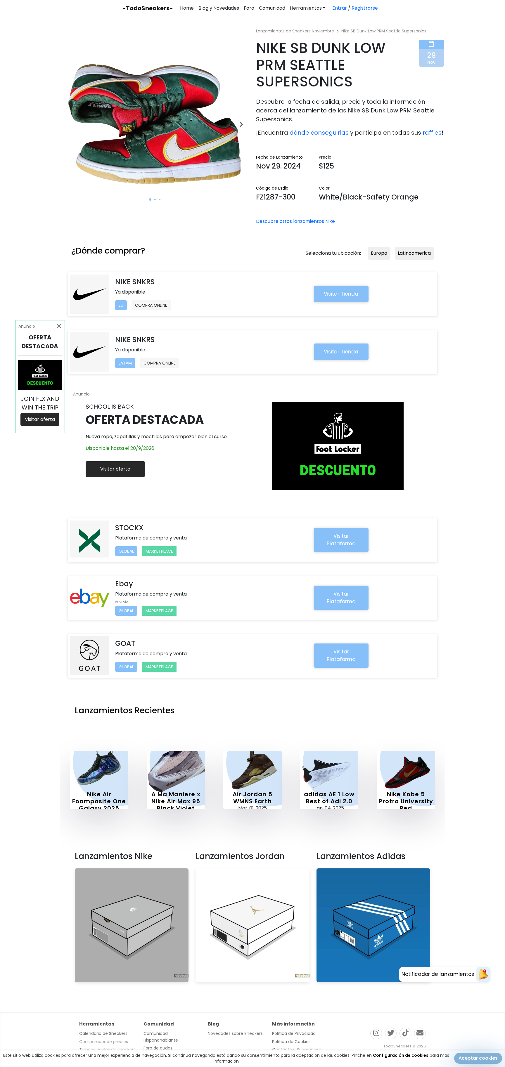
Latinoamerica (414, 253)
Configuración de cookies (400, 1055)
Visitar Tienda (341, 293)
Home (187, 8)
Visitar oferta (115, 469)
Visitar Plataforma (341, 539)
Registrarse (365, 8)
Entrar (339, 8)
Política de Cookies (291, 1042)
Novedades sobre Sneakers (235, 1033)
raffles (432, 133)
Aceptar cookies (478, 1058)
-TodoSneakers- (147, 8)
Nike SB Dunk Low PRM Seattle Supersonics (383, 31)
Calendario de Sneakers (103, 1033)
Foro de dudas (157, 1048)
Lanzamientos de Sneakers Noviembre (295, 31)
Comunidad (272, 8)
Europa (379, 253)
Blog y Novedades (218, 8)
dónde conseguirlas (319, 133)
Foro (249, 8)
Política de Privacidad (294, 1033)
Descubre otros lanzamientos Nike (295, 221)
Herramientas (306, 8)
